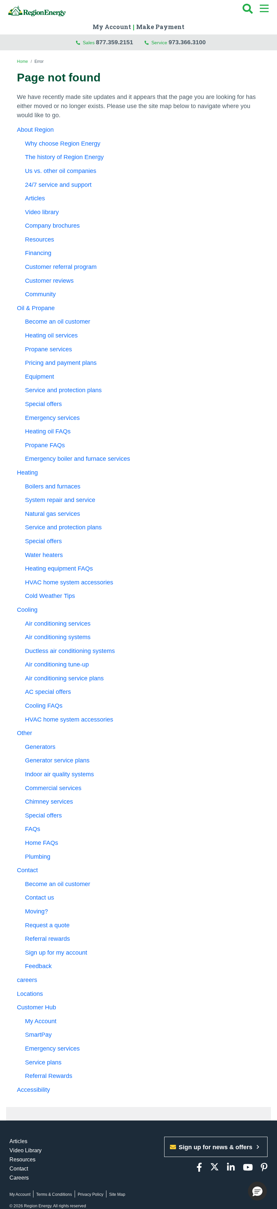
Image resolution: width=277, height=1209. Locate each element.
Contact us (39, 897)
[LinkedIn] (231, 1167)
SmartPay (38, 1034)
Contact (27, 870)
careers (27, 980)
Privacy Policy (90, 1194)
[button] (257, 1191)
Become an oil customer (57, 321)
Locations (30, 993)
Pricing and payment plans (61, 362)
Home (22, 61)
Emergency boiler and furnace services (77, 458)
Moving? (36, 911)
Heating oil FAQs (48, 431)
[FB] (199, 1167)
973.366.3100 (187, 42)
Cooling (27, 609)
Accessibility (34, 1089)
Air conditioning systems (58, 637)
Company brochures (52, 225)
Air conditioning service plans (64, 678)
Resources (39, 239)
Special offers (43, 404)
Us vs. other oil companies (60, 171)
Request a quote (47, 925)
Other (24, 733)
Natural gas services (52, 513)
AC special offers (48, 691)
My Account (112, 27)
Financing (38, 253)
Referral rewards (47, 938)
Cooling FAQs (43, 705)
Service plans (43, 1062)
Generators (40, 747)
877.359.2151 (114, 42)
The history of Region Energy (64, 157)
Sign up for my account (56, 952)
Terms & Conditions (54, 1194)
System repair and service (60, 500)
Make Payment (160, 27)
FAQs (32, 829)
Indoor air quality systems (59, 774)
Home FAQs (41, 842)
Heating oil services (51, 335)
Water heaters (44, 555)
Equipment (39, 376)
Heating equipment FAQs (59, 568)
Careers (19, 1178)
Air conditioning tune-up (57, 664)
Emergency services (52, 417)
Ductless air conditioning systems (70, 651)
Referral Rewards (48, 1076)
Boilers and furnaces (52, 486)
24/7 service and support (58, 184)
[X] (214, 1167)
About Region (35, 129)
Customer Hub (36, 1007)
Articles (35, 198)
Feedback (38, 966)
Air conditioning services (58, 623)
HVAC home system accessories (69, 582)
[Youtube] (248, 1167)
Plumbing (37, 856)
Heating (27, 472)
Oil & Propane (36, 308)
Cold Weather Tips (51, 596)
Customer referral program (61, 266)
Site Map (117, 1194)
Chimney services (49, 801)
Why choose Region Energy (62, 143)
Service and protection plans (63, 390)
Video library (42, 212)
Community (40, 294)
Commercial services (53, 788)
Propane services (48, 349)
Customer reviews (49, 280)
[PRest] (264, 1167)
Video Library (25, 1150)
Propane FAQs (45, 445)
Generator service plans (57, 760)
